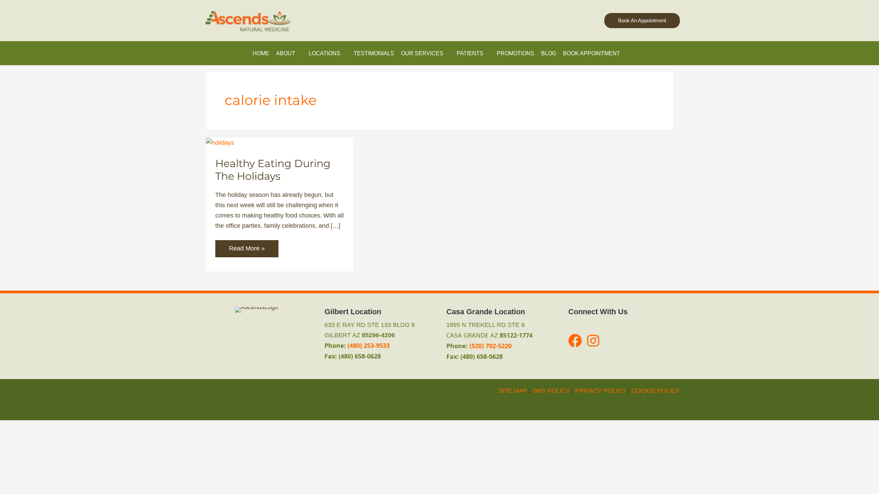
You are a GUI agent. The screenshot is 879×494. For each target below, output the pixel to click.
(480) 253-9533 (368, 345)
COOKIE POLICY (655, 390)
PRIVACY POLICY (600, 390)
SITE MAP (512, 390)
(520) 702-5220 (490, 346)
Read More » (247, 251)
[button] (642, 20)
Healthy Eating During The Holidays (273, 170)
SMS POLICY (551, 390)
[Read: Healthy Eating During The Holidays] (220, 142)
